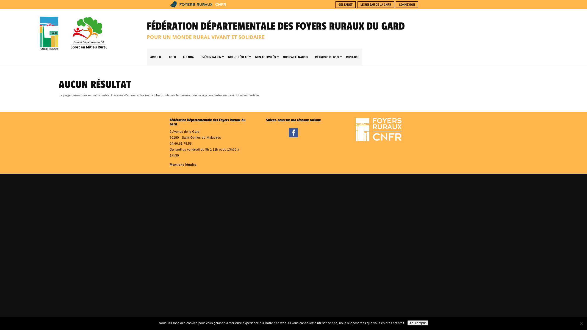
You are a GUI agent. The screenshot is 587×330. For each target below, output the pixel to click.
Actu (172, 57)
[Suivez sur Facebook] (293, 132)
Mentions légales (183, 164)
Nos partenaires (295, 57)
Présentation (211, 57)
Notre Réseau (238, 57)
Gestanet (345, 4)
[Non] (581, 323)
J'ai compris (417, 323)
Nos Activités (265, 57)
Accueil (156, 57)
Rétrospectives (327, 57)
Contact (352, 57)
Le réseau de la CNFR (375, 4)
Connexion (407, 4)
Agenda (188, 57)
